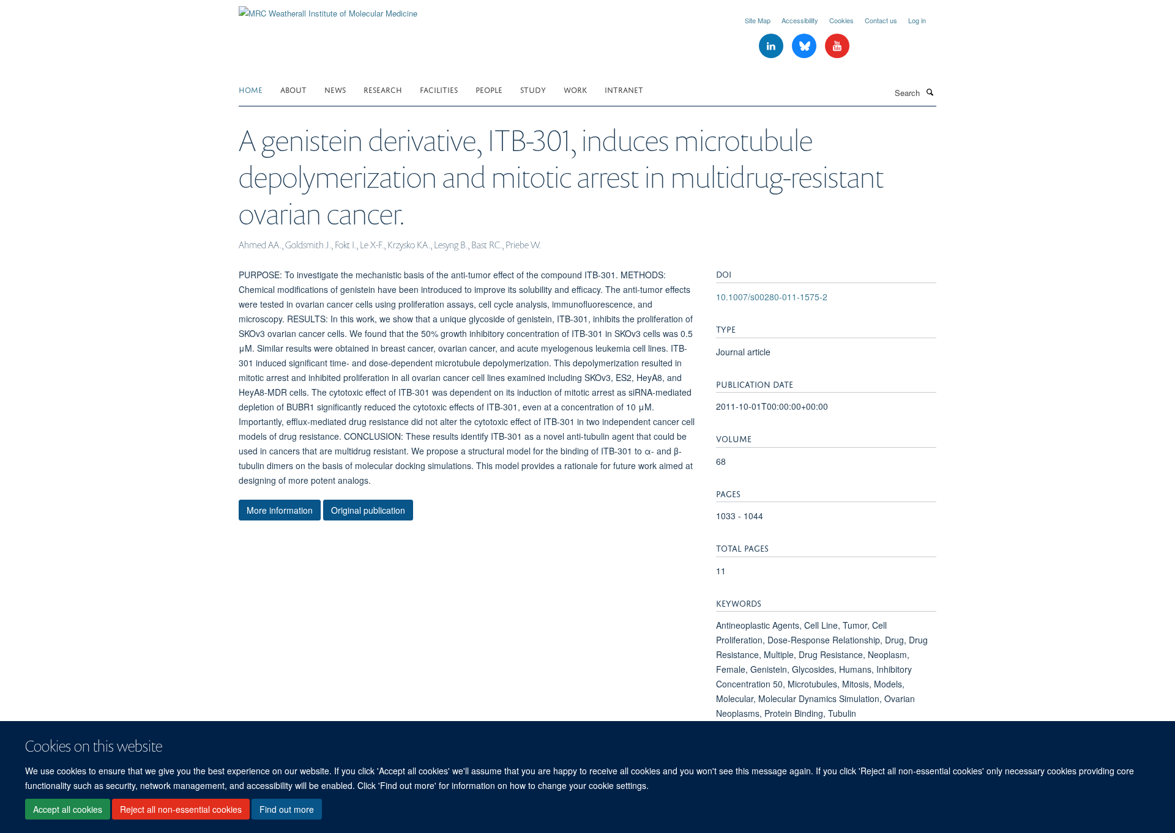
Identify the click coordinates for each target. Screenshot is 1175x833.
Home (251, 89)
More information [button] (280, 510)
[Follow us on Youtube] (837, 46)
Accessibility (799, 20)
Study (533, 89)
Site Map (757, 20)
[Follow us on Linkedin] (772, 46)
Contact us (881, 20)
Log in (917, 20)
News (335, 89)
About (293, 89)
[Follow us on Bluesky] (805, 46)
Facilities (439, 89)
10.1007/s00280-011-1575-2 (771, 297)
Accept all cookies (67, 809)
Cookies (841, 20)
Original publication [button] (368, 510)
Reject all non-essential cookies (181, 809)
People (489, 89)
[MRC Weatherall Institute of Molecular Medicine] (328, 9)
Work (575, 89)
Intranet (624, 89)
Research (383, 89)
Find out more (286, 809)
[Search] (929, 91)
